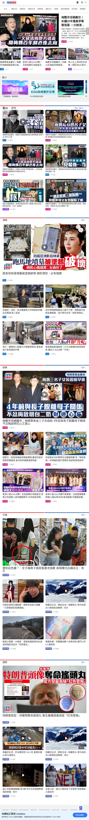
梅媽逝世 (22, 9)
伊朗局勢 (40, 9)
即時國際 (6, 722)
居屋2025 (49, 9)
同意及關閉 (80, 815)
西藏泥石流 (31, 9)
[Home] (11, 2)
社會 (47, 317)
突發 (4, 140)
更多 (83, 220)
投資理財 (26, 69)
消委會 (56, 9)
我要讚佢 (82, 9)
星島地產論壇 (65, 9)
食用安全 (48, 69)
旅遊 (63, 41)
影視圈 (71, 69)
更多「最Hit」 (80, 108)
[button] (87, 31)
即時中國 (3, 69)
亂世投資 (74, 9)
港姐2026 (14, 9)
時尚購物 (6, 209)
